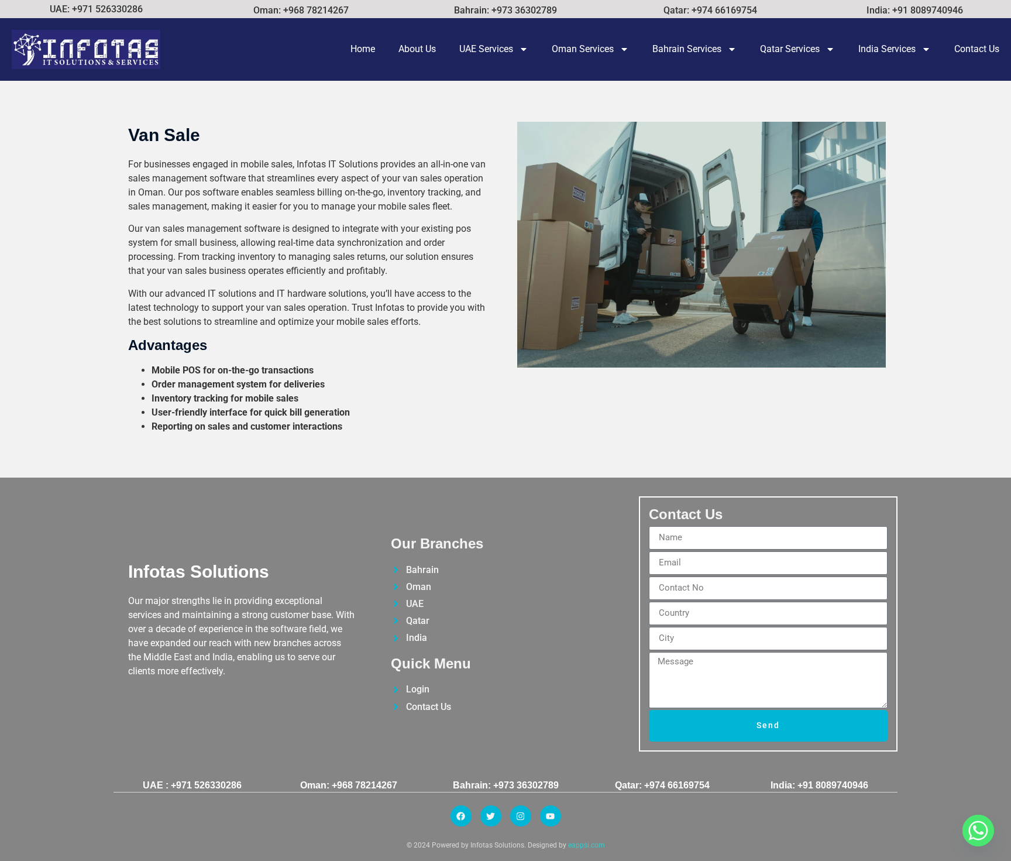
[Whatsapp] (978, 830)
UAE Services (486, 48)
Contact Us (976, 48)
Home (362, 48)
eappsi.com (586, 845)
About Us (417, 48)
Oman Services (583, 48)
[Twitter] (490, 815)
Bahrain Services (686, 48)
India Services (887, 48)
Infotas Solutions (198, 571)
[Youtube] (550, 815)
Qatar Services (790, 48)
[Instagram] (520, 815)
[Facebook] (461, 815)
